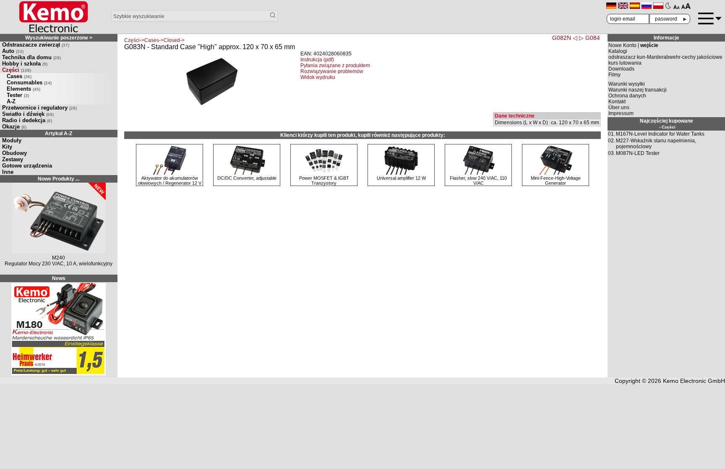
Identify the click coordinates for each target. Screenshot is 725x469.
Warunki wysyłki (626, 84)
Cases (19, 76)
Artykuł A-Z (58, 133)
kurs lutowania (625, 63)
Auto (12, 51)
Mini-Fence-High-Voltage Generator (556, 181)
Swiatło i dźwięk (28, 114)
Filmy (614, 75)
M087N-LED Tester (638, 153)
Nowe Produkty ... (58, 179)
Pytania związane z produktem (335, 65)
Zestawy (12, 159)
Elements (23, 89)
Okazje (14, 126)
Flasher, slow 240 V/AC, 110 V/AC (478, 181)
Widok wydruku (317, 77)
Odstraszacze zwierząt (35, 45)
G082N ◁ (564, 37)
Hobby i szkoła (24, 63)
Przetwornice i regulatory (39, 108)
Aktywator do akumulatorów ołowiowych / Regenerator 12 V (169, 181)
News (58, 278)
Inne (7, 172)
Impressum (621, 113)
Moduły (11, 140)
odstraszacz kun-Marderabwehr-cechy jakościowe (665, 57)
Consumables (29, 82)
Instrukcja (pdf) (317, 60)
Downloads (621, 69)
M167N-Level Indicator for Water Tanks (660, 134)
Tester (18, 95)
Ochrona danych (627, 96)
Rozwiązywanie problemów (331, 71)
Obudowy (14, 153)
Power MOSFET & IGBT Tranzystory (324, 181)
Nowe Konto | (633, 45)
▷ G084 (589, 37)
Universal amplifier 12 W (401, 178)
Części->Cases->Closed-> (154, 40)
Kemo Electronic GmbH (694, 380)
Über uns (618, 107)
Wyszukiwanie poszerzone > (58, 38)
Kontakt (617, 102)
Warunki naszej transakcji (637, 90)
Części (16, 70)
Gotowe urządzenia (27, 165)
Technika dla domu (31, 57)
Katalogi (617, 51)
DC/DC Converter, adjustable (246, 178)
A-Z (11, 101)
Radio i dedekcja (27, 120)
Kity (7, 147)
